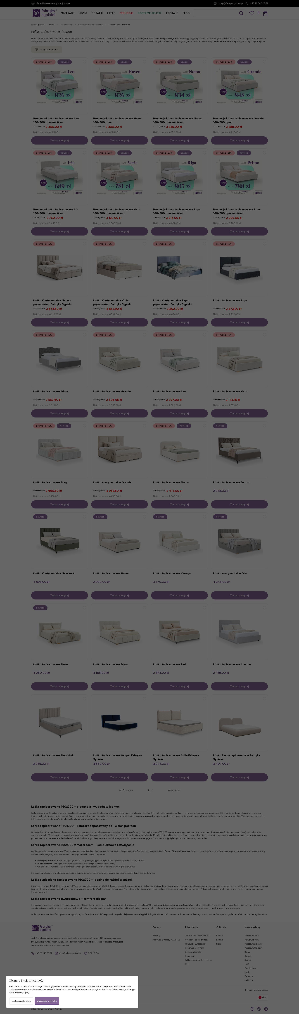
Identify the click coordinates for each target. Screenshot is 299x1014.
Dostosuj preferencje (21, 1001)
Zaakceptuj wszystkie (47, 1001)
